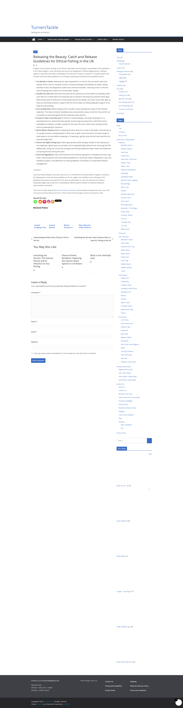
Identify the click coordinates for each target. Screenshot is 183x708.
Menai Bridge (125, 184)
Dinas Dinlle (125, 243)
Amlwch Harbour (126, 149)
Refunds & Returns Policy (127, 408)
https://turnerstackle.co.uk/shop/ (64, 190)
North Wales (123, 275)
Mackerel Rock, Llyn (127, 247)
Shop (40, 39)
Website (34, 342)
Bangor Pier (125, 278)
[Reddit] (40, 202)
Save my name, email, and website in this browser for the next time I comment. (65, 353)
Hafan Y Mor (125, 166)
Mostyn (123, 295)
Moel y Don (125, 187)
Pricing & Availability (125, 401)
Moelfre (123, 191)
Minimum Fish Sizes (125, 394)
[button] (43, 39)
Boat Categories (126, 425)
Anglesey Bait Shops (126, 369)
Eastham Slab (125, 327)
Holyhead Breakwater (128, 170)
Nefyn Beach (125, 254)
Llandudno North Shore (129, 288)
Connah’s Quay (126, 285)
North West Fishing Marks (58, 39)
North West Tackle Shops (127, 380)
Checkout (122, 132)
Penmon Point (126, 198)
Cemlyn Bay (125, 156)
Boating (121, 422)
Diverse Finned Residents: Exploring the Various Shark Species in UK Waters (72, 259)
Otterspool (124, 341)
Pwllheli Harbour (126, 268)
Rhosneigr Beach (126, 205)
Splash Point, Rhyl (127, 309)
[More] (53, 202)
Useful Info (102, 39)
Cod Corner (125, 320)
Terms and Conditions (126, 415)
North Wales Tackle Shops (128, 376)
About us (122, 387)
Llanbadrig (124, 173)
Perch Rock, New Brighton (130, 344)
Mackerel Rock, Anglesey (129, 180)
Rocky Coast (125, 212)
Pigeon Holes (125, 302)
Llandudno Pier (126, 292)
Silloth (123, 348)
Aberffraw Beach (126, 145)
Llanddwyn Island (127, 177)
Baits (120, 418)
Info (35, 52)
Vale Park (124, 358)
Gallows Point (125, 163)
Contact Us (122, 390)
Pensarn (123, 299)
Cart (120, 128)
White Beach (125, 229)
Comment (35, 292)
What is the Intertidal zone (100, 257)
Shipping (121, 411)
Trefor (123, 271)
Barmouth (122, 233)
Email (34, 332)
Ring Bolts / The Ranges (129, 208)
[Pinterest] (44, 202)
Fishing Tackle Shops (83, 39)
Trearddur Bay (126, 222)
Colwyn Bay (125, 281)
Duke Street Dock (127, 323)
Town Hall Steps (126, 355)
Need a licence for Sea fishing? (129, 397)
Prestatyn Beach (126, 306)
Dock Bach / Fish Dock (129, 159)
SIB (122, 428)
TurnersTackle (44, 27)
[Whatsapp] (35, 202)
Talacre (123, 313)
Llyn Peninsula (123, 237)
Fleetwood (124, 330)
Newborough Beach (128, 194)
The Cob (124, 219)
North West (123, 317)
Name (34, 321)
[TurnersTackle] (33, 39)
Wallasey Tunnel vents (128, 362)
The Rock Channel (127, 351)
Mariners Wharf (126, 337)
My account (123, 135)
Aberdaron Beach (127, 240)
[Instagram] (48, 202)
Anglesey (122, 142)
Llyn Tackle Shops (125, 373)
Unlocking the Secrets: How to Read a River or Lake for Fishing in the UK (92, 239)
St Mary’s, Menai (126, 215)
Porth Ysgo (124, 261)
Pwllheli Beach (126, 264)
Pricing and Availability (113, 686)
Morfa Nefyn (125, 250)
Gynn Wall (124, 334)
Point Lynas (125, 201)
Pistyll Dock (125, 257)
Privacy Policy (118, 39)
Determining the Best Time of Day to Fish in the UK (51, 239)
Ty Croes (124, 226)
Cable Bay (124, 152)
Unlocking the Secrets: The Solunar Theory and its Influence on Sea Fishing (43, 261)
